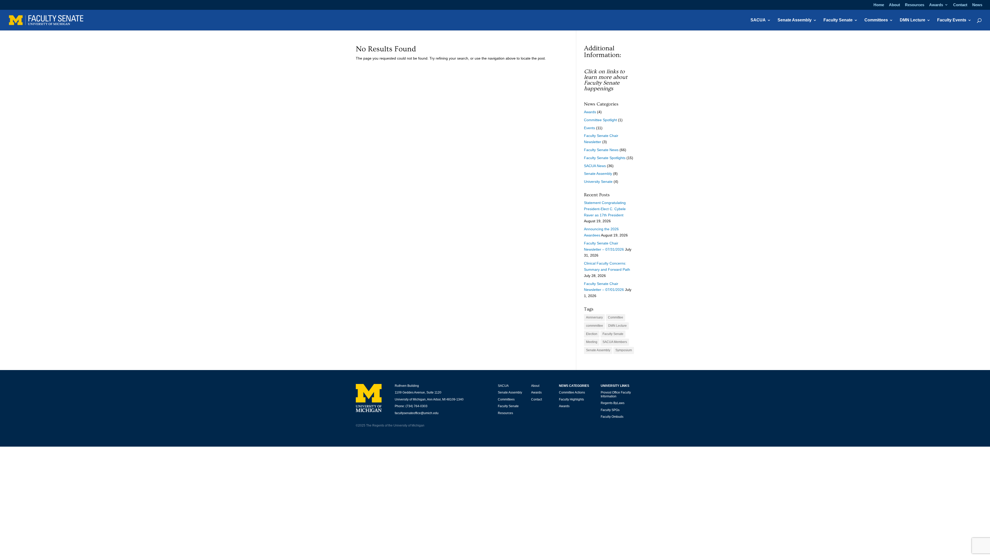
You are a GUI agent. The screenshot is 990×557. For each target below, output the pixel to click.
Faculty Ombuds (612, 417)
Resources (914, 5)
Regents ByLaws (612, 403)
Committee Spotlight (600, 120)
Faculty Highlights (571, 399)
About (894, 5)
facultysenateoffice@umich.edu (417, 413)
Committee (615, 317)
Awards (936, 5)
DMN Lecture (912, 20)
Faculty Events (951, 20)
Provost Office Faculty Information (616, 394)
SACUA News (595, 166)
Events (589, 128)
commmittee (594, 325)
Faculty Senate (838, 20)
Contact (960, 5)
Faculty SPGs (610, 410)
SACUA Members (615, 342)
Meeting (591, 342)
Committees (876, 20)
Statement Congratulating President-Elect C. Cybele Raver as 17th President (605, 209)
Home (878, 5)
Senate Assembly (795, 20)
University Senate (598, 181)
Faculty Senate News (601, 150)
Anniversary (594, 317)
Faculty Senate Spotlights (604, 158)
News (977, 5)
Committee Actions (572, 392)
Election (591, 334)
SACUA (758, 20)
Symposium (623, 350)
